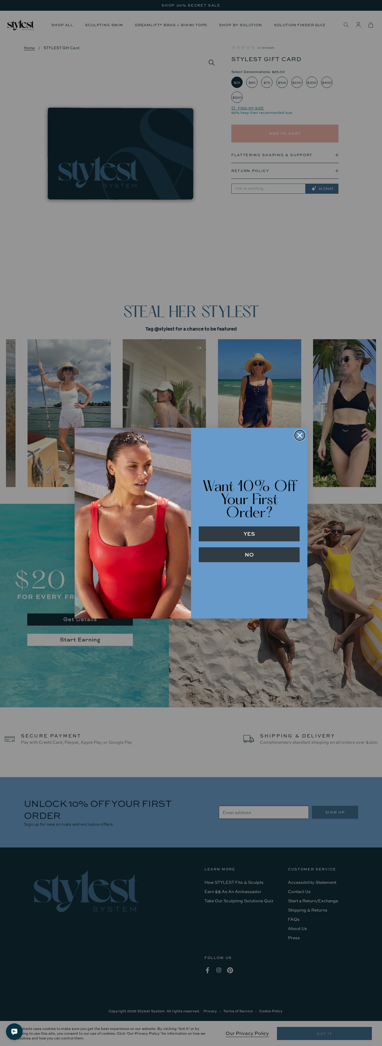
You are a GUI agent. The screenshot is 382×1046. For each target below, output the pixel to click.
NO (249, 554)
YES (249, 533)
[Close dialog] (300, 435)
